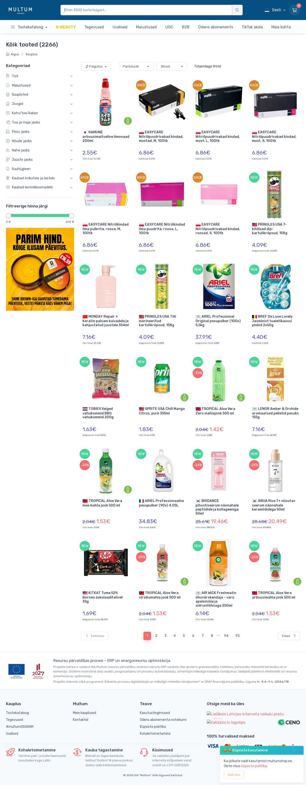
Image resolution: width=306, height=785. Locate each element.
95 (237, 636)
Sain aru (234, 774)
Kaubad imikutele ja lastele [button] (33, 178)
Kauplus (32, 54)
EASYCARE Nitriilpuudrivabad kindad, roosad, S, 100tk (218, 228)
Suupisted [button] (20, 95)
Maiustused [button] (21, 85)
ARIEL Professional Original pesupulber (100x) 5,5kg (218, 321)
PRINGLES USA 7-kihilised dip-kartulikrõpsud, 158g (269, 228)
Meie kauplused (84, 713)
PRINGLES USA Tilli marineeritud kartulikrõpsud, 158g (157, 321)
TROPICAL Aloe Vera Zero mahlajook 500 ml (215, 411)
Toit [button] (15, 76)
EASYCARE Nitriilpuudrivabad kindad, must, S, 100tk (274, 136)
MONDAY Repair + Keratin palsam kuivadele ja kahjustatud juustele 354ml (105, 321)
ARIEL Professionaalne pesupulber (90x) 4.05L (161, 503)
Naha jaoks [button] (21, 150)
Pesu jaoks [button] (20, 131)
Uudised (12, 734)
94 (226, 636)
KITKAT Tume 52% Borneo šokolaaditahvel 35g (102, 597)
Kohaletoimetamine (155, 734)
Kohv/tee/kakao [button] (25, 113)
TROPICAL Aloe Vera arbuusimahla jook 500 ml (273, 595)
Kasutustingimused (155, 713)
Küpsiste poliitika (153, 727)
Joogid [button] (17, 104)
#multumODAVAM (19, 727)
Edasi (286, 636)
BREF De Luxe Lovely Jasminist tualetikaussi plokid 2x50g (272, 321)
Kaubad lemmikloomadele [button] (32, 187)
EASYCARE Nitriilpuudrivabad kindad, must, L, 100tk (218, 136)
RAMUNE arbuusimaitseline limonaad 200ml (105, 136)
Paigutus (95, 66)
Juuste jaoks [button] (22, 159)
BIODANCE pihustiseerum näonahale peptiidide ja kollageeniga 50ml (217, 507)
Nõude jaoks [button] (22, 141)
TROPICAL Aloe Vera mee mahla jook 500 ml (102, 503)
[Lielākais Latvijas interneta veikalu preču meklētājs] (253, 715)
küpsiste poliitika (254, 766)
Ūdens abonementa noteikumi (163, 720)
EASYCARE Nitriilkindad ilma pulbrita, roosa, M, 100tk (105, 228)
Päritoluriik (131, 66)
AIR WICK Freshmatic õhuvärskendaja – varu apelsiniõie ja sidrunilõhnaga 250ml (216, 599)
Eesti (276, 10)
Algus (15, 54)
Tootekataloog (30, 27)
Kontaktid (80, 720)
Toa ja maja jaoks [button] (26, 122)
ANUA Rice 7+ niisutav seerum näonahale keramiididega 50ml (273, 505)
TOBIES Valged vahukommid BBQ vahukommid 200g (98, 413)
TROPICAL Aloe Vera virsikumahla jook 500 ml (159, 595)
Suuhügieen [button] (21, 169)
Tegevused (14, 720)
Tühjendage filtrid (207, 66)
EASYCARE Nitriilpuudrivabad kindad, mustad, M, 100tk (161, 136)
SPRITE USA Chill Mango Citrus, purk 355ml (162, 411)
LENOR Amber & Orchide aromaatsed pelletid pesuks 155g (275, 413)
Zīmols (165, 66)
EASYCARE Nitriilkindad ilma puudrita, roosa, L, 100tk (162, 228)
